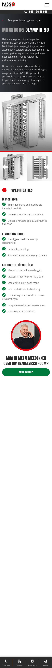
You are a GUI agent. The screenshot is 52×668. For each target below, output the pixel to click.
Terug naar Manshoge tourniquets (24, 20)
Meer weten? (26, 372)
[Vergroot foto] (13, 166)
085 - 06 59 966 (38, 12)
